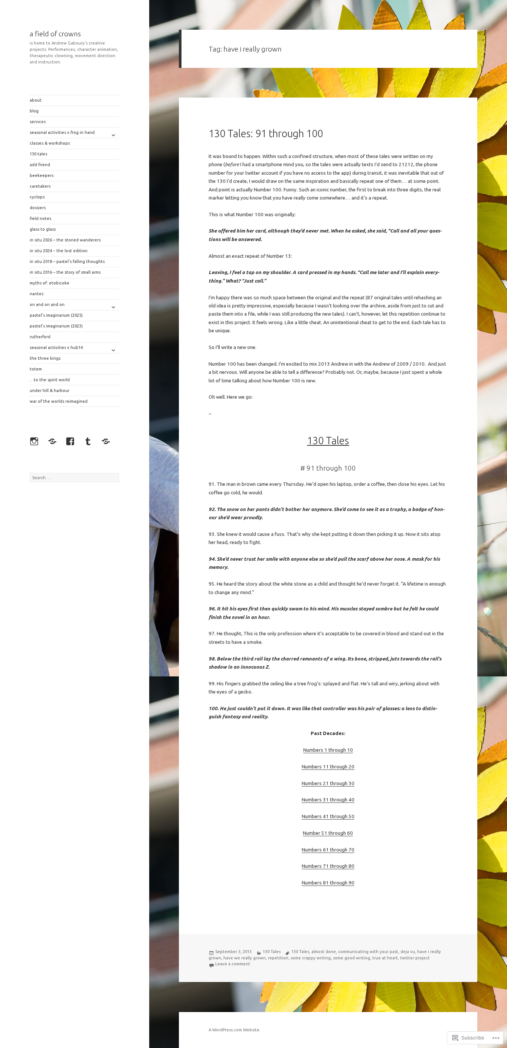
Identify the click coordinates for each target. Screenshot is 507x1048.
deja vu (407, 951)
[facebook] (72, 443)
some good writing (351, 958)
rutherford (40, 336)
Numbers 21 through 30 (328, 783)
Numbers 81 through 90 (328, 883)
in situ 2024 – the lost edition (59, 250)
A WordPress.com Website (234, 1030)
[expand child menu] (113, 135)
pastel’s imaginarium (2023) (56, 326)
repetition (278, 958)
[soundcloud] (107, 443)
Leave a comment (232, 964)
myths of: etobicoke (49, 283)
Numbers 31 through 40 (328, 800)
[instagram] (36, 443)
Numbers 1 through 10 (328, 750)
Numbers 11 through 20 (328, 766)
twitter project (415, 958)
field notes (40, 218)
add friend (40, 164)
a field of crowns (55, 34)
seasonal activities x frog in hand (62, 132)
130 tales (38, 154)
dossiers (38, 207)
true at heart (385, 958)
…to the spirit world (50, 380)
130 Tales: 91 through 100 (266, 133)
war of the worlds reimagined (59, 401)
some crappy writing (311, 958)
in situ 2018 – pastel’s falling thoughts (67, 261)
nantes (36, 293)
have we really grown (244, 958)
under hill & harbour (49, 390)
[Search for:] (74, 477)
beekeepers (41, 175)
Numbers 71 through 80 (328, 866)
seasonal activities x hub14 (56, 347)
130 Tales (272, 951)
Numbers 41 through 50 (328, 816)
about (36, 100)
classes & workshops (50, 143)
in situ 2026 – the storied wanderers (65, 240)
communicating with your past (368, 951)
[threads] (54, 443)
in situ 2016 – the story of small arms (65, 272)
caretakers (40, 186)
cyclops (37, 197)
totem (36, 369)
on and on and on (47, 304)
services (38, 121)
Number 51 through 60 (328, 833)
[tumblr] (90, 443)
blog (34, 111)
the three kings (45, 358)
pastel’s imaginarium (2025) (56, 315)
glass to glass (43, 229)
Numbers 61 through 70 (328, 850)
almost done (323, 951)
